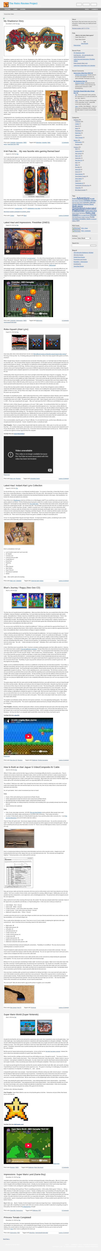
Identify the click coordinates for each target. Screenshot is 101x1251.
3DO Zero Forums (78, 255)
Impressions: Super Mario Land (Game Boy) (25, 1174)
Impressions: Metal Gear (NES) (82, 73)
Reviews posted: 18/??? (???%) (80, 28)
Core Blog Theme (82, 1246)
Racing (77, 213)
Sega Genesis (79, 174)
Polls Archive (77, 45)
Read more (7, 474)
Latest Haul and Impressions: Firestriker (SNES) (27, 222)
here (12, 1229)
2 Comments (65, 142)
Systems (22, 9)
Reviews (86, 4)
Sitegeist (77, 135)
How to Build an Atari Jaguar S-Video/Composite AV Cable (31, 767)
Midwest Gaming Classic (86, 204)
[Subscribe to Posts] (76, 228)
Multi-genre (39, 320)
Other (76, 165)
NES (18, 1232)
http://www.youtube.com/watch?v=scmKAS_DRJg (17, 211)
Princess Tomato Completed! (17, 1217)
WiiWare (74, 220)
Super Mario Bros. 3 (80, 37)
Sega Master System (80, 176)
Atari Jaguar (13, 1007)
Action (74, 198)
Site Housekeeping (76, 217)
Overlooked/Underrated (10, 322)
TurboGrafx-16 (79, 183)
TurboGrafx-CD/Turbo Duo (82, 185)
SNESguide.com (18, 1124)
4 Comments (65, 320)
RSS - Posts (84, 228)
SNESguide (52, 265)
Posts (87, 9)
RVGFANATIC (77, 264)
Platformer (34, 760)
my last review (31, 258)
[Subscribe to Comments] (76, 231)
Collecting (13, 142)
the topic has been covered (53, 1051)
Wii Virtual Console (80, 190)
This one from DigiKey (36, 812)
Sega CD (77, 171)
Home (79, 4)
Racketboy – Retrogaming (81, 261)
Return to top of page (12, 1244)
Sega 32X (77, 169)
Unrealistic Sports (35, 478)
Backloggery (17, 500)
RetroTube (78, 133)
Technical (33, 1007)
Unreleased (93, 219)
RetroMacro (78, 130)
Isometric (44, 142)
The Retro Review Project (23, 3)
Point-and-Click (11, 144)
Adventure (39, 142)
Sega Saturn (78, 178)
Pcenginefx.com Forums (80, 259)
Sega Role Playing (79, 266)
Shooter (93, 215)
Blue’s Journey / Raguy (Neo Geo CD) (22, 587)
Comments (95, 9)
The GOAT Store (34, 503)
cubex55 (16, 715)
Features (7, 9)
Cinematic (80, 200)
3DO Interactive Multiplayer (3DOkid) (83, 252)
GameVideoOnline (19, 433)
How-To (19, 1007)
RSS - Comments (86, 231)
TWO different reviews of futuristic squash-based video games (49, 354)
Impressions (19, 142)
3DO (76, 149)
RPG (17, 144)
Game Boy (13, 1210)
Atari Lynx (12, 478)
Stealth (83, 217)
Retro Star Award (38, 1167)
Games (15, 9)
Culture (12, 215)
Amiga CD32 (78, 151)
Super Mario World (80, 39)
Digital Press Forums (79, 257)
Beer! (25, 215)
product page (18, 208)
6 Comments (65, 1210)
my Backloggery (26, 1206)
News (76, 128)
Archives (74, 238)
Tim (19, 24)
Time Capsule (79, 137)
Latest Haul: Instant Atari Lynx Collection (23, 485)
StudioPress (94, 1246)
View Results (84, 43)
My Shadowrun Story (14, 21)
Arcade (92, 198)
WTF (39, 1210)
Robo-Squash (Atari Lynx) (16, 329)
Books (76, 200)
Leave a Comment (64, 215)
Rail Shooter (82, 213)
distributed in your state (34, 208)
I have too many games (37, 580)
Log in (80, 1244)
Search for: (75, 243)
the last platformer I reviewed (29, 649)
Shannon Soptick (79, 83)
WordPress (94, 1244)
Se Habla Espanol (85, 215)
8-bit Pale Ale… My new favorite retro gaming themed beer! (32, 151)
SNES (25, 142)
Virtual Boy (78, 187)
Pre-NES (77, 167)
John (76, 100)
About (94, 4)
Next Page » (6, 1239)
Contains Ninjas (89, 200)
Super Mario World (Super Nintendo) (21, 1014)
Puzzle (73, 213)
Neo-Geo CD (13, 760)
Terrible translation (43, 760)
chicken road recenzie (81, 75)
